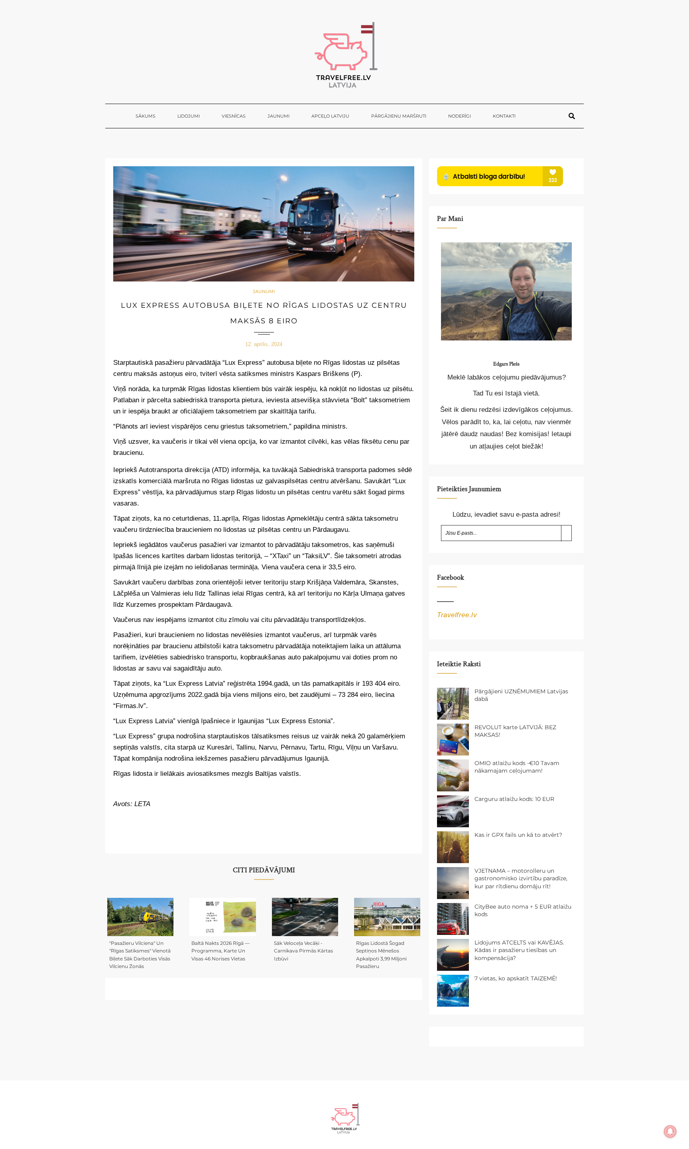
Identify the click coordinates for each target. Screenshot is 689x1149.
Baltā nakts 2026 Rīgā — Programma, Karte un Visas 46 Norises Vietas (220, 950)
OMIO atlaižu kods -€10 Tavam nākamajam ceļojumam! (516, 767)
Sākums (146, 116)
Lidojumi (188, 116)
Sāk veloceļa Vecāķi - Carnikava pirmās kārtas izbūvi (303, 950)
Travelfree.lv (457, 615)
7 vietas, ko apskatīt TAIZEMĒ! (515, 978)
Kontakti (504, 116)
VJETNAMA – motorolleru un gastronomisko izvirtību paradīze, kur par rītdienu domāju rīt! (520, 878)
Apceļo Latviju (330, 116)
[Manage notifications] (670, 1131)
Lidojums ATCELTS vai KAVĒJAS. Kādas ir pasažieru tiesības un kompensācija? (519, 950)
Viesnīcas (234, 116)
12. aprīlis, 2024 (263, 344)
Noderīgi (459, 116)
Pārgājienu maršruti (398, 116)
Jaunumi (278, 116)
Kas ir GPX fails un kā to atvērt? (518, 834)
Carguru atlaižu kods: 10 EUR (514, 799)
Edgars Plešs (506, 364)
